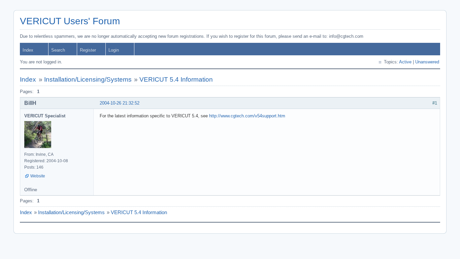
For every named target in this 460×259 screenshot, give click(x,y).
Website (37, 176)
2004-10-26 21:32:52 (119, 103)
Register (88, 50)
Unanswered (427, 61)
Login (113, 50)
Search (58, 50)
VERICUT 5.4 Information (176, 79)
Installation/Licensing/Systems (88, 79)
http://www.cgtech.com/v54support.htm (247, 115)
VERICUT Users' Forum (70, 21)
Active (405, 61)
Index (28, 50)
